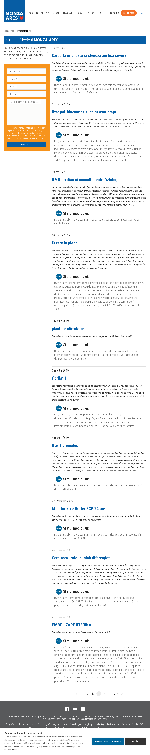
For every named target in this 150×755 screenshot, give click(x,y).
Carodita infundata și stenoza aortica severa (89, 55)
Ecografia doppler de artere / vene (21, 724)
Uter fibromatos (65, 445)
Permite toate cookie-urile (108, 741)
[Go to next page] (122, 693)
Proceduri (33, 13)
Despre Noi (114, 13)
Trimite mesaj (26, 145)
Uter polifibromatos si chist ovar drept (84, 112)
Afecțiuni (45, 13)
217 (116, 693)
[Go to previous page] (76, 693)
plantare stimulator (68, 328)
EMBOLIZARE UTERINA (71, 624)
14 (98, 693)
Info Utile (102, 13)
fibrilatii (59, 378)
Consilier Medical (86, 13)
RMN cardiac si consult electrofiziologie (86, 179)
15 (104, 693)
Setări (135, 741)
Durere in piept (64, 243)
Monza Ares (9, 30)
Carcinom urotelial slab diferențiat (81, 557)
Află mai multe (14, 750)
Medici (56, 13)
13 (93, 693)
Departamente (69, 13)
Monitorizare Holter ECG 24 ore (78, 508)
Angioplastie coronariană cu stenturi (117, 724)
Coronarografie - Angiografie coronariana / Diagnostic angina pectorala (69, 724)
